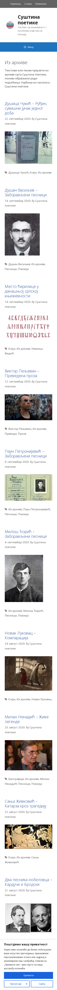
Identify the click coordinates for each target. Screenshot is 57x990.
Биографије (16, 779)
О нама (28, 3)
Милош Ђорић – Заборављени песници (26, 534)
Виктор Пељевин (19, 429)
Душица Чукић (18, 172)
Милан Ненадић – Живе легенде (27, 719)
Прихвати (28, 975)
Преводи (11, 433)
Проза (22, 433)
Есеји (33, 172)
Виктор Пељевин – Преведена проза (22, 373)
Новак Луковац (42, 699)
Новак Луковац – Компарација (20, 635)
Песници (11, 269)
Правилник (41, 3)
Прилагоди (15, 983)
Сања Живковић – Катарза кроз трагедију (25, 803)
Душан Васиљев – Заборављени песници (26, 192)
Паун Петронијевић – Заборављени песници (26, 453)
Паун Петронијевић (36, 509)
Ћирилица (16, 3)
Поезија (23, 269)
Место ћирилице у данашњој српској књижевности (22, 291)
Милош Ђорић (33, 611)
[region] (28, 965)
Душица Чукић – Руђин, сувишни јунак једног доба (26, 108)
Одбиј (42, 983)
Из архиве (45, 172)
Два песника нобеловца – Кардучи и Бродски (28, 882)
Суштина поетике (29, 20)
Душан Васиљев (19, 264)
